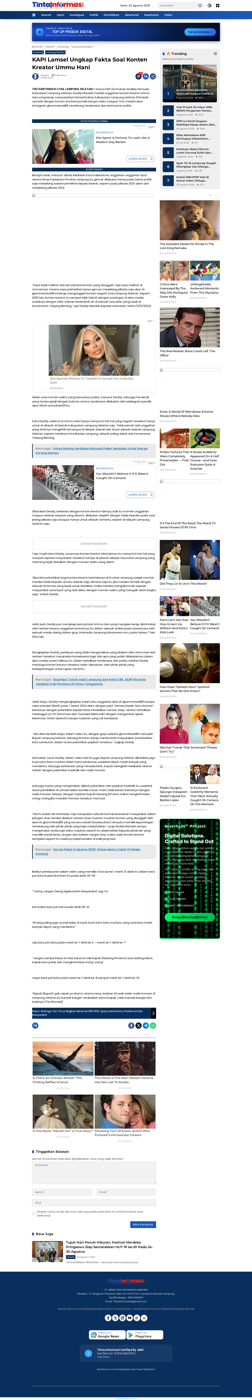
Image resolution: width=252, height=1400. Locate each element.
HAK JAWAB (133, 1309)
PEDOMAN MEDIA (96, 1309)
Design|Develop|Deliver (189, 917)
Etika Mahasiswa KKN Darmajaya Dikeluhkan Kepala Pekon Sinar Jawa (193, 137)
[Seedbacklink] (144, 1318)
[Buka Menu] (217, 5)
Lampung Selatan (55, 52)
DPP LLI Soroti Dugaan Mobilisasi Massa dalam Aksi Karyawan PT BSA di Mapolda (196, 123)
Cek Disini (103, 1357)
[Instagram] (122, 1320)
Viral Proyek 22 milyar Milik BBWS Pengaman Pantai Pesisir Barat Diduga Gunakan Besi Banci (194, 109)
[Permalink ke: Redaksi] (36, 76)
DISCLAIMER (115, 1309)
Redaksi (45, 75)
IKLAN (190, 1309)
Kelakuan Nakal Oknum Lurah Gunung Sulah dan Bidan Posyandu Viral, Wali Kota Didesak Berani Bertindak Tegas (194, 151)
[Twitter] (138, 1025)
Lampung (38, 52)
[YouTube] (130, 1320)
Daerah (71, 1256)
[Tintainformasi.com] (58, 5)
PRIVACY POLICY (152, 1309)
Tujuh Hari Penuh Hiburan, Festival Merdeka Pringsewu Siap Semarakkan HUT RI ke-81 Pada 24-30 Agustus (109, 1247)
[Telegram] (146, 1025)
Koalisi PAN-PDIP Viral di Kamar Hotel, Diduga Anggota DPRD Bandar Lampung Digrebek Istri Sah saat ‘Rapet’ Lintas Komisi (195, 179)
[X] (115, 1320)
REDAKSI (63, 1309)
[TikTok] (137, 1320)
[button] (200, 5)
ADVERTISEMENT (175, 1309)
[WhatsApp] (153, 1025)
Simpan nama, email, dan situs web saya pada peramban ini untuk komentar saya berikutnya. (90, 1213)
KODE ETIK (77, 1309)
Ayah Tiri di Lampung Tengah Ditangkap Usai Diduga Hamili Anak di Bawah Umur (196, 165)
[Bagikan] (153, 76)
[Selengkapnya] (215, 53)
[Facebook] (131, 1025)
